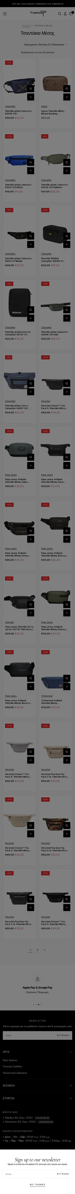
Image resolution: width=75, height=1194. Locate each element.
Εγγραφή (63, 1174)
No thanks (37, 1184)
